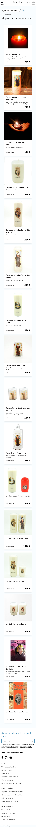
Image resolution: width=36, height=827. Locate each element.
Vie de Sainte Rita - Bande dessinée (16, 668)
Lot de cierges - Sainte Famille (18, 496)
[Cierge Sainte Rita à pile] (18, 349)
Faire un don (5, 773)
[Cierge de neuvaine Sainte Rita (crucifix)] (18, 213)
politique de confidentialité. (26, 747)
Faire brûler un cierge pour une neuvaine (18, 98)
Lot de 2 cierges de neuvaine (17, 539)
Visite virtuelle (6, 810)
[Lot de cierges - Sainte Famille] (18, 479)
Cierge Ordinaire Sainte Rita (17, 187)
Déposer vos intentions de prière (12, 792)
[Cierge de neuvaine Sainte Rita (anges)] (18, 259)
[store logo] (18, 2)
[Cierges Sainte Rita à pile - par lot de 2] (18, 392)
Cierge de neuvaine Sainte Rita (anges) (18, 276)
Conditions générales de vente (11, 783)
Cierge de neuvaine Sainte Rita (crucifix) (18, 231)
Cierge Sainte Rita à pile (15, 365)
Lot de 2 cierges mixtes (15, 581)
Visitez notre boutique (8, 767)
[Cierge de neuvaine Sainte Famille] (18, 304)
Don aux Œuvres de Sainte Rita (16, 143)
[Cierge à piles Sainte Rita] (18, 437)
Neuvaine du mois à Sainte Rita (11, 795)
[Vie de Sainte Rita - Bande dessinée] (18, 650)
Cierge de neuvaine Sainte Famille (16, 321)
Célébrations (5, 816)
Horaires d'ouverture (8, 813)
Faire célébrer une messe (9, 801)
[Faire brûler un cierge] (18, 38)
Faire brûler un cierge (14, 54)
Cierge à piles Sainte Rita (16, 453)
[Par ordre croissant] (23, 10)
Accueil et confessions (8, 820)
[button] (11, 10)
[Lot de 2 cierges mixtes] (18, 565)
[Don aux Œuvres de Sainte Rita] (18, 126)
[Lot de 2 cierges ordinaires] (18, 607)
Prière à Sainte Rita (7, 798)
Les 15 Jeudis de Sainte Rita (17, 712)
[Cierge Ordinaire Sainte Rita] (18, 171)
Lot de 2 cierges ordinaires (16, 624)
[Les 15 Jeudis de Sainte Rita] (18, 695)
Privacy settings (5, 826)
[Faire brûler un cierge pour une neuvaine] (18, 81)
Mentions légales (7, 780)
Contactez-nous (6, 770)
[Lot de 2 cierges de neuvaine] (18, 522)
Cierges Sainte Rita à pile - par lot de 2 (18, 409)
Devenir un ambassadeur (9, 777)
